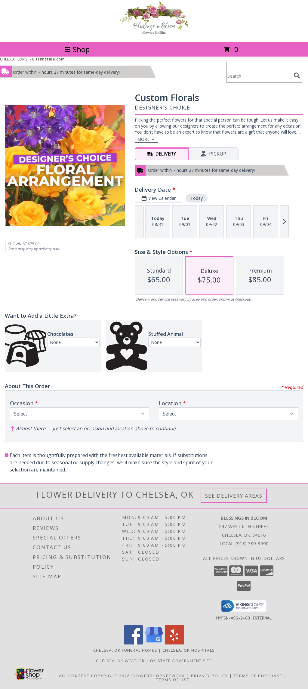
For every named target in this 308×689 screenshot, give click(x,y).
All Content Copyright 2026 (94, 675)
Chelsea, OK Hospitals (188, 650)
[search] (297, 75)
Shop (81, 49)
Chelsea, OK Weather (120, 660)
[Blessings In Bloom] (154, 33)
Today (196, 198)
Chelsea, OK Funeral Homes (125, 650)
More (143, 139)
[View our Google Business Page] (154, 643)
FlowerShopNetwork (158, 675)
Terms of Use (172, 679)
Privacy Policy (209, 675)
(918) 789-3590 (252, 543)
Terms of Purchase (258, 675)
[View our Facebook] (133, 643)
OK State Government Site (181, 660)
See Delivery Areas (234, 495)
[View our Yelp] (174, 643)
